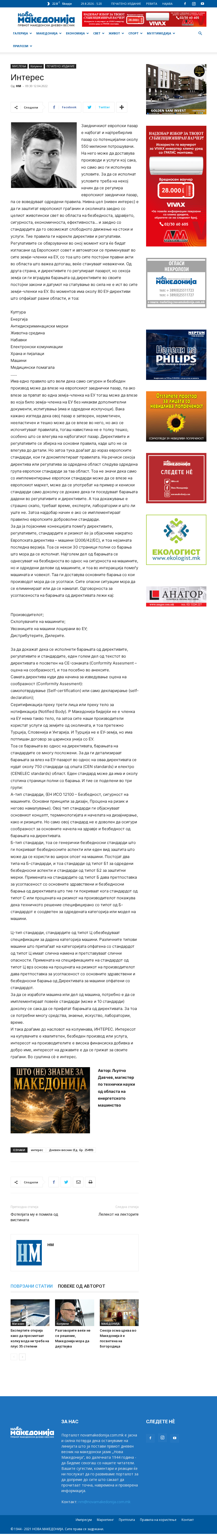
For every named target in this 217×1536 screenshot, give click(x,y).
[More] (121, 107)
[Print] (90, 1182)
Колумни (36, 66)
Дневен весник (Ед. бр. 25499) (71, 1150)
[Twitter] (66, 1182)
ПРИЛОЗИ (20, 46)
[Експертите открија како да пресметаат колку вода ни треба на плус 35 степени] (30, 1312)
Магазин (18, 1324)
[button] (200, 33)
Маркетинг (105, 1519)
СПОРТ (133, 33)
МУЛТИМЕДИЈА (159, 33)
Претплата (127, 1519)
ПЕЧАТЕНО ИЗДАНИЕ (126, 4)
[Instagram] (194, 3)
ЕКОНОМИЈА (75, 33)
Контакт (188, 1519)
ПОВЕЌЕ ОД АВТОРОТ (81, 1286)
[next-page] (22, 1357)
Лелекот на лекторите (118, 1214)
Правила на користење (158, 1519)
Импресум (84, 1519)
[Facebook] (185, 3)
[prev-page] (14, 1357)
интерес (37, 1150)
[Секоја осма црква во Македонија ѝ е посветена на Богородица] (119, 1312)
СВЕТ (97, 33)
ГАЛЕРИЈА (20, 33)
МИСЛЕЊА (19, 66)
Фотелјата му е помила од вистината (34, 1217)
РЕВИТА (151, 4)
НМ (18, 86)
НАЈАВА (167, 4)
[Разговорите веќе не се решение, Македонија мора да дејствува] (74, 1312)
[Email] (78, 1182)
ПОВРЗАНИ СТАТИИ (32, 1286)
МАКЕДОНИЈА (47, 33)
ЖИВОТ (114, 33)
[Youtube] (202, 3)
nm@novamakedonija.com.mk (104, 1501)
